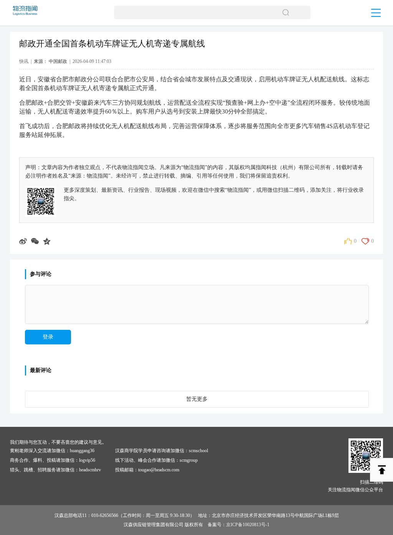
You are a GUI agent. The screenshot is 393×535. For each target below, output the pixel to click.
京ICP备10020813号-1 (247, 524)
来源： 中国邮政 (50, 61)
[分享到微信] (36, 241)
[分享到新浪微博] (24, 241)
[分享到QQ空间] (48, 241)
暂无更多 (197, 399)
